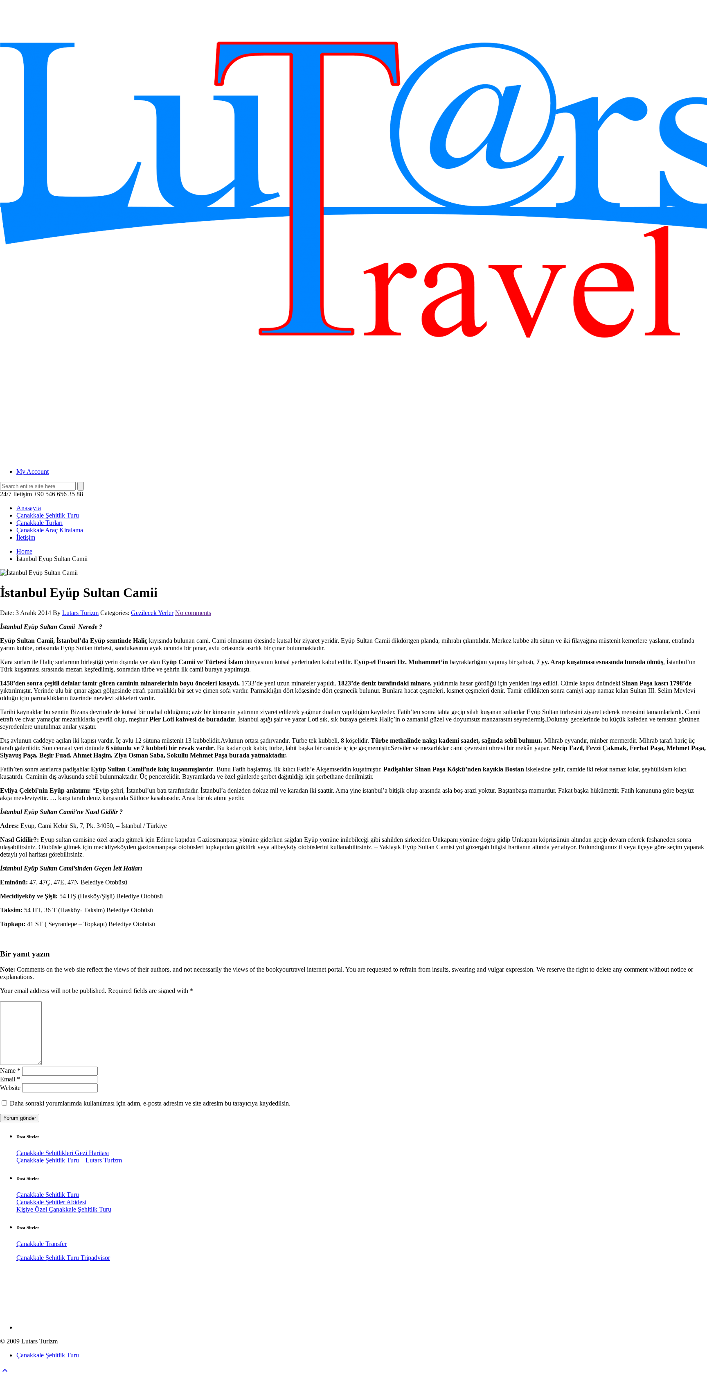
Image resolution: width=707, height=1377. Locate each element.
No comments (193, 612)
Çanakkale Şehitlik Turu (47, 515)
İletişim (25, 537)
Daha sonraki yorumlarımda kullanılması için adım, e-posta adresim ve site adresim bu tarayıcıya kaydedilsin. (150, 1103)
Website (10, 1087)
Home (24, 551)
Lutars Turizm (80, 612)
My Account (32, 471)
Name (10, 1070)
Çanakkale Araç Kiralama (49, 530)
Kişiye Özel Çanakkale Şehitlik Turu (63, 1209)
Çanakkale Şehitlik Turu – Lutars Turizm (69, 1160)
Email (10, 1079)
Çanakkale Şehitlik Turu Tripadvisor (63, 1257)
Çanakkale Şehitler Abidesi (51, 1201)
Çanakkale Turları (39, 522)
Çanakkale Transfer (41, 1243)
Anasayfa (28, 507)
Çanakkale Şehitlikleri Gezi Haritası (62, 1152)
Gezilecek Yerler (152, 612)
